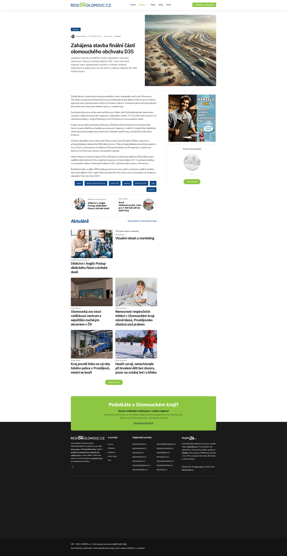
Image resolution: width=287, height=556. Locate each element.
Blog (161, 5)
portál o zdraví (199, 467)
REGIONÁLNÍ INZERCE (143, 423)
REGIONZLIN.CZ (163, 457)
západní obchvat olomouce (95, 183)
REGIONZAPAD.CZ (139, 448)
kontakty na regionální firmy (80, 452)
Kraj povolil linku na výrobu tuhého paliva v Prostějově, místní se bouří (90, 368)
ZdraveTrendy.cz (187, 470)
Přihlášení (111, 448)
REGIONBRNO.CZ (163, 453)
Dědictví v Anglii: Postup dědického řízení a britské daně (98, 205)
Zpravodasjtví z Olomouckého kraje (142, 221)
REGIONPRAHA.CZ (140, 457)
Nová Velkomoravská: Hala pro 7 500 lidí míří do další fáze (130, 206)
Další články (113, 382)
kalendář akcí (94, 452)
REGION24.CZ (162, 470)
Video (153, 5)
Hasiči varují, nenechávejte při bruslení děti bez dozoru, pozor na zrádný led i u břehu (136, 368)
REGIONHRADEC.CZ (140, 470)
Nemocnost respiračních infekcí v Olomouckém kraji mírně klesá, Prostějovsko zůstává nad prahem (134, 317)
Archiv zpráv (112, 456)
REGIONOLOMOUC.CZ (165, 461)
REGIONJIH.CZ (138, 453)
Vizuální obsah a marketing (134, 238)
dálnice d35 (115, 183)
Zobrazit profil (192, 182)
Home (133, 5)
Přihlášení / (200, 5)
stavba (78, 183)
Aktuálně (76, 29)
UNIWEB (185, 453)
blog (153, 183)
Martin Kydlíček (81, 36)
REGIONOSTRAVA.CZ (165, 465)
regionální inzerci (96, 458)
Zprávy (142, 5)
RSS (109, 460)
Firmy (168, 5)
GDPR (114, 544)
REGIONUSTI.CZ (139, 461)
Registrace (210, 5)
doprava (127, 183)
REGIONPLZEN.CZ (139, 444)
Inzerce (110, 444)
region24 (151, 189)
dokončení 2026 (140, 183)
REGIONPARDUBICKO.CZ (166, 444)
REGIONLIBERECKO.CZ (141, 465)
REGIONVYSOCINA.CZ (165, 448)
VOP (120, 544)
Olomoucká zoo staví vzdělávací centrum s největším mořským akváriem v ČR (86, 317)
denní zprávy (75, 449)
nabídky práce (75, 455)
